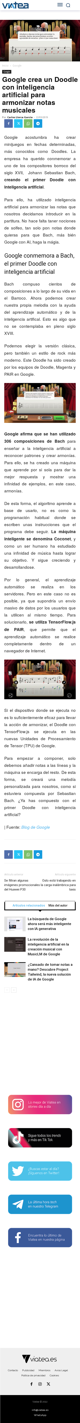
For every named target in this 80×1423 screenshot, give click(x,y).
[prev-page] (7, 990)
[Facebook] (8, 123)
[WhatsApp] (28, 123)
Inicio (5, 65)
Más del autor (58, 905)
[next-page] (13, 990)
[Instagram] (40, 1384)
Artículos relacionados (29, 905)
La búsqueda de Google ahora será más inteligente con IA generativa (49, 924)
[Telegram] (38, 123)
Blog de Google (35, 827)
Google (17, 65)
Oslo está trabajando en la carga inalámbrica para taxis (58, 885)
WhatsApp (40, 1415)
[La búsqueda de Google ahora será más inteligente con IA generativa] (15, 924)
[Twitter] (18, 123)
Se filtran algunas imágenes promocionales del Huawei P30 (22, 885)
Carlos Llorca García (20, 117)
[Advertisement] (40, 1045)
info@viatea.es (40, 1409)
